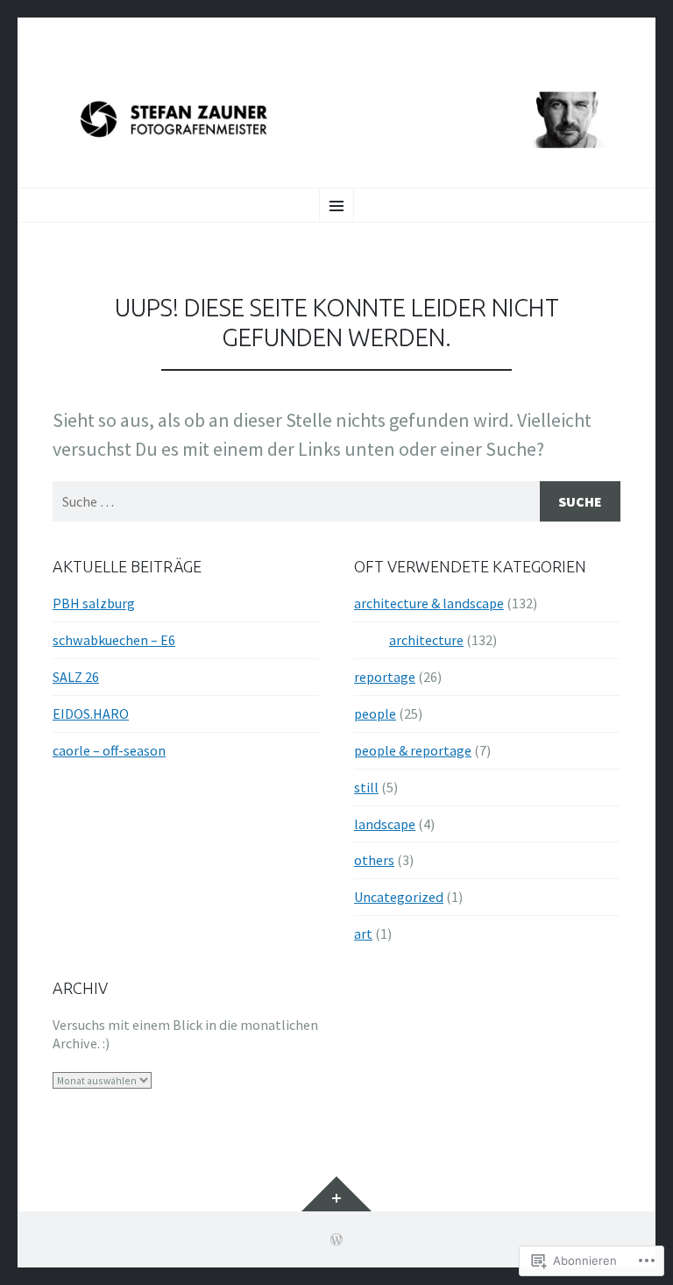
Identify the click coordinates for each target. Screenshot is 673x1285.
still (366, 787)
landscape (384, 824)
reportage (384, 676)
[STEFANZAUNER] (336, 120)
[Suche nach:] (336, 501)
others (374, 860)
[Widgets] (336, 1193)
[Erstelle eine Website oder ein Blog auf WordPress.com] (336, 1239)
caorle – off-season (109, 750)
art (363, 933)
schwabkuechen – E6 (114, 640)
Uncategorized (398, 896)
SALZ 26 (76, 676)
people (375, 713)
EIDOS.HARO (91, 713)
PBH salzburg (94, 603)
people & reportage (412, 750)
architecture (426, 640)
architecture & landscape (429, 603)
